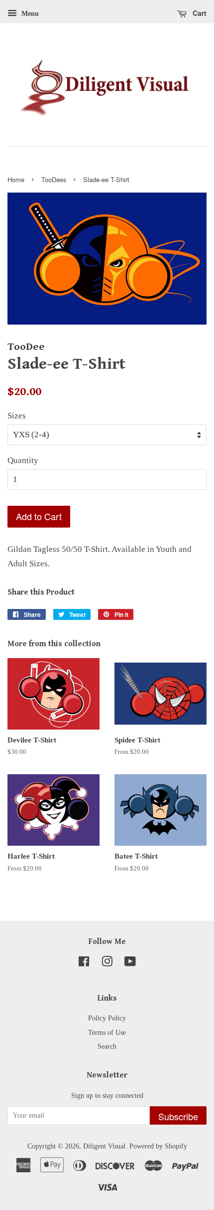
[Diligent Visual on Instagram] (107, 963)
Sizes (16, 415)
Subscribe (178, 1116)
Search (107, 1046)
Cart (199, 13)
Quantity (22, 460)
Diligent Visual (104, 1146)
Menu (29, 13)
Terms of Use (107, 1032)
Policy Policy (107, 1018)
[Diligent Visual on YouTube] (130, 963)
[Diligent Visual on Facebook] (84, 963)
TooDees (53, 179)
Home (15, 179)
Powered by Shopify (158, 1146)
